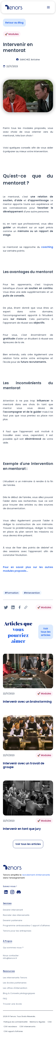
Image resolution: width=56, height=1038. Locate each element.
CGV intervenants (27, 1026)
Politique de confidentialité (15, 1022)
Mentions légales (37, 1022)
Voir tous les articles (46, 632)
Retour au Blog (14, 22)
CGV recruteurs (10, 1026)
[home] (13, 7)
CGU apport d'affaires (13, 1031)
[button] (48, 7)
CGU (50, 1022)
